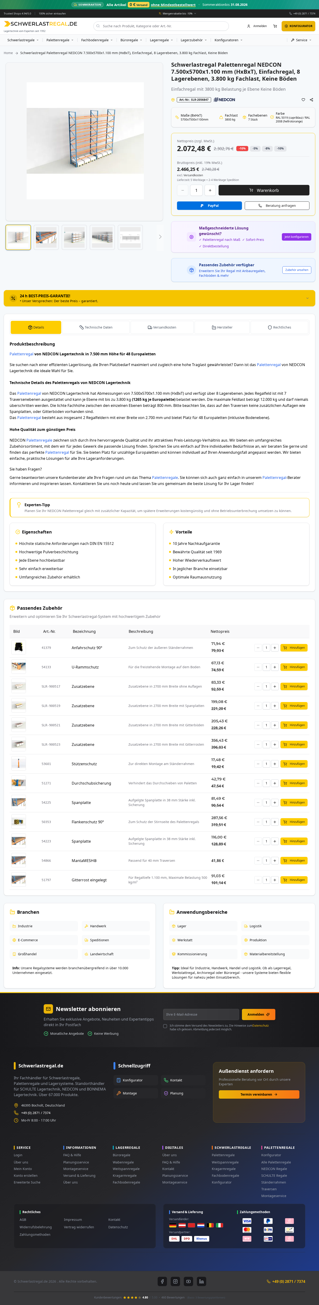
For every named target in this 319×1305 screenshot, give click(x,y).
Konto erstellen (26, 1175)
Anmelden (256, 1014)
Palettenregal (21, 354)
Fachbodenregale (126, 1182)
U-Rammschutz (85, 667)
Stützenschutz (84, 763)
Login (18, 1155)
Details (38, 327)
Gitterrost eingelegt (89, 880)
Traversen (269, 1189)
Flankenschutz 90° (88, 821)
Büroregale (121, 1155)
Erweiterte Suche (27, 1182)
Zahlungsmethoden (35, 1234)
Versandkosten (164, 327)
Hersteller (225, 327)
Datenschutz (260, 1026)
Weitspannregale (126, 1169)
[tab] (159, 298)
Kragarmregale (125, 1175)
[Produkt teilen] (311, 100)
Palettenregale (39, 440)
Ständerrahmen (273, 1182)
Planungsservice (76, 1162)
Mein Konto (23, 1169)
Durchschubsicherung (91, 783)
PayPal (213, 205)
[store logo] (40, 23)
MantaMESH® (84, 860)
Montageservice (75, 1169)
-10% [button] (242, 148)
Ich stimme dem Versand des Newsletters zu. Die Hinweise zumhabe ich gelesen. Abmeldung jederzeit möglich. (219, 1027)
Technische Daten (99, 327)
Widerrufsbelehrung (36, 1227)
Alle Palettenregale (276, 1162)
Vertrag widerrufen (79, 1227)
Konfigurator (222, 1182)
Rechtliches (282, 327)
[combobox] (161, 26)
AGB (23, 1219)
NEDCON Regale (274, 1169)
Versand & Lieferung (79, 1175)
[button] (18, 237)
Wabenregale (123, 1162)
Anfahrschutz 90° (87, 647)
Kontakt (168, 1169)
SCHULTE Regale (274, 1175)
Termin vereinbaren (256, 1094)
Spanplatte (81, 802)
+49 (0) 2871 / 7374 (304, 13)
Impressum (73, 1219)
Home (8, 53)
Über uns (21, 1162)
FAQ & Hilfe (72, 1155)
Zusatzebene (83, 686)
